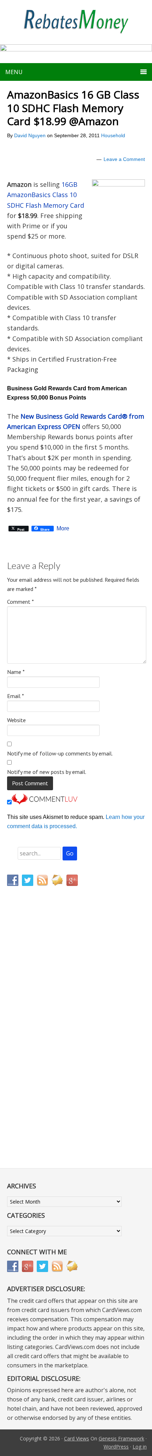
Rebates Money (76, 22)
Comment (20, 601)
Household (113, 135)
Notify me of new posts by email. (46, 771)
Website (16, 720)
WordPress (116, 1446)
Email (15, 695)
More (63, 528)
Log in (140, 1446)
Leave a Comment (124, 159)
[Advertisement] (40, 1039)
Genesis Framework (121, 1438)
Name (16, 671)
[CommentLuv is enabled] (44, 802)
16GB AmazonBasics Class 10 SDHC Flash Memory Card (45, 195)
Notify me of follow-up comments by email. (60, 753)
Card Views (76, 1438)
